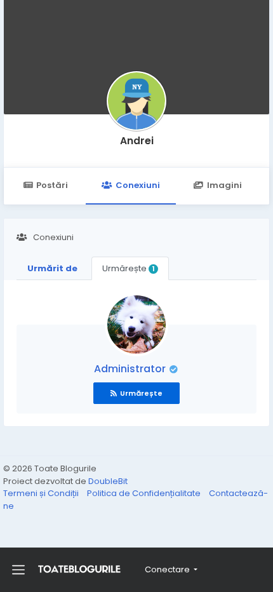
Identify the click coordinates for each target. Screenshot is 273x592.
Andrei (137, 140)
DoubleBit (108, 481)
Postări (52, 185)
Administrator (131, 368)
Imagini (224, 185)
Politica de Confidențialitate (145, 493)
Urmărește (128, 268)
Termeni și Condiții (42, 493)
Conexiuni (138, 185)
